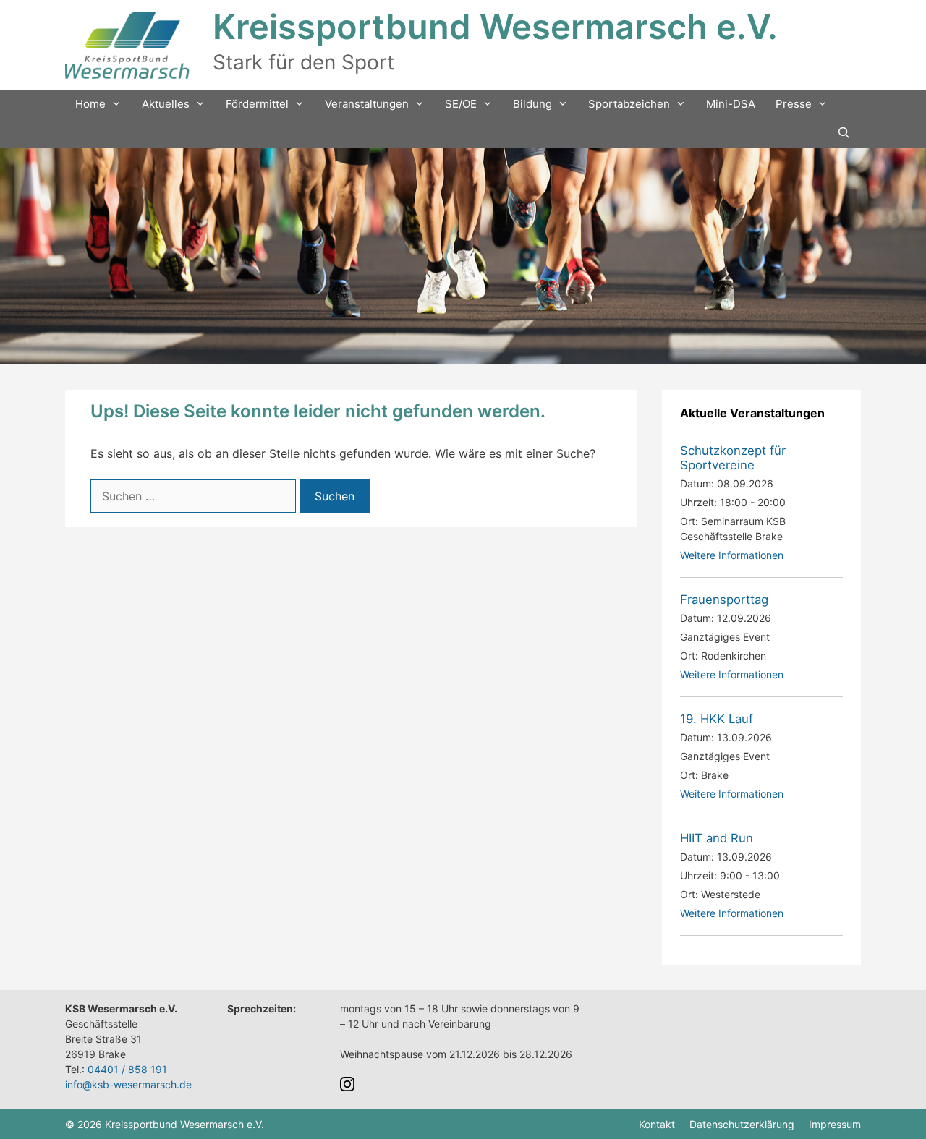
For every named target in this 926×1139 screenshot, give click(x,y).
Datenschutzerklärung (741, 1124)
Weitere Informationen (731, 555)
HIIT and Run (716, 838)
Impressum (835, 1124)
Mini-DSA (730, 104)
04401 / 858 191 (127, 1069)
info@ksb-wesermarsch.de (128, 1084)
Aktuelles (166, 104)
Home (90, 104)
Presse (794, 104)
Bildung (532, 104)
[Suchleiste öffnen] (844, 133)
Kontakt (657, 1124)
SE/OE (461, 104)
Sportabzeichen (629, 104)
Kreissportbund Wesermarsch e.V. (495, 26)
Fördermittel (257, 104)
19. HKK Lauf (716, 719)
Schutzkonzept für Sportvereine (733, 457)
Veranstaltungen (367, 104)
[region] (463, 256)
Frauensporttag (724, 599)
